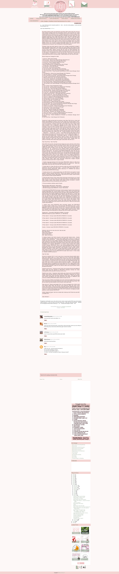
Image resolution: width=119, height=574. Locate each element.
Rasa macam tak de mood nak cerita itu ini (81, 506)
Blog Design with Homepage (77, 448)
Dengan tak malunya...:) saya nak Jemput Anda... (81, 501)
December (76, 485)
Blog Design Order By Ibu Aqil (79, 509)
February (76, 519)
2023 (74, 474)
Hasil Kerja (65, 18)
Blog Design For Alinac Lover (79, 497)
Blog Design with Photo (76, 449)
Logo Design (74, 453)
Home (61, 379)
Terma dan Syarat (75, 18)
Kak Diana (52, 28)
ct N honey (46, 332)
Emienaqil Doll (76, 517)
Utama (31, 18)
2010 (74, 521)
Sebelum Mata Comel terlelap (79, 496)
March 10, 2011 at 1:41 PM (57, 316)
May (75, 493)
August (75, 489)
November (76, 486)
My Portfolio (74, 457)
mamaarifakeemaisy (48, 316)
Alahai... (75, 504)
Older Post (80, 379)
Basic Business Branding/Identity (78, 444)
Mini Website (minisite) (76, 454)
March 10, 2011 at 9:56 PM (54, 339)
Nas (45, 346)
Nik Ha (45, 323)
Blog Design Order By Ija (78, 503)
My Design (74, 455)
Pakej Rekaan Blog (41, 18)
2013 (74, 482)
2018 (74, 476)
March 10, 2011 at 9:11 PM (53, 332)
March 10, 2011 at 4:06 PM (51, 323)
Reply (46, 320)
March (75, 495)
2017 (74, 477)
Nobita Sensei (47, 339)
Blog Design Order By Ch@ (78, 505)
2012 (74, 483)
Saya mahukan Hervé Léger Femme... (81, 512)
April (75, 494)
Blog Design (74, 445)
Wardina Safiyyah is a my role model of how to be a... (81, 508)
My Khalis (63, 307)
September (76, 488)
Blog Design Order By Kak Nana (79, 499)
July (74, 490)
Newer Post (42, 379)
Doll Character (75, 452)
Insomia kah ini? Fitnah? (78, 498)
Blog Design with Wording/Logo (78, 450)
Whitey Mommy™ (62, 572)
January (75, 520)
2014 (74, 481)
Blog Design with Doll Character (78, 447)
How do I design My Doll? (78, 515)
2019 (74, 475)
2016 (74, 478)
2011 (74, 484)
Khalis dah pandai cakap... (78, 513)
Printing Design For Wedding (78, 458)
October (75, 487)
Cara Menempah (34, 20)
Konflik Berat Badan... (77, 516)
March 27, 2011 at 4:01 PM (50, 346)
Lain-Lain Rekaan (54, 18)
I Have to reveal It (76, 502)
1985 (74, 522)
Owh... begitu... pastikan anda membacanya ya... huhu (79, 511)
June (75, 491)
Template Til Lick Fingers (78, 518)
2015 (74, 480)
